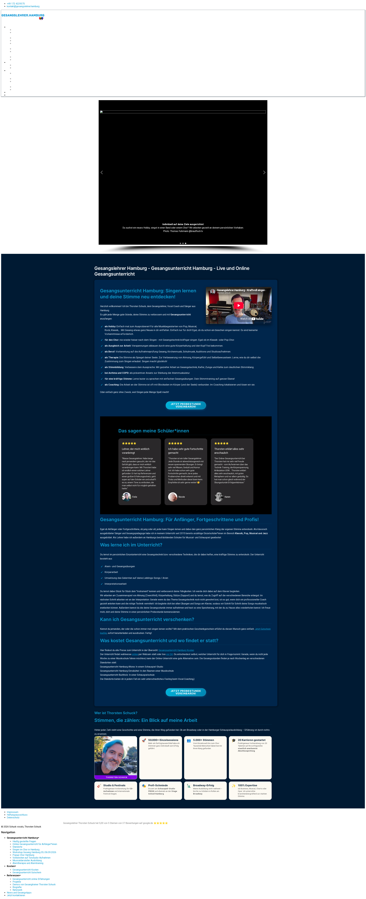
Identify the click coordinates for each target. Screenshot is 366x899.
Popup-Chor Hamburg (23, 49)
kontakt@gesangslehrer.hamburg (23, 6)
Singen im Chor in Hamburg (25, 41)
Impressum (12, 812)
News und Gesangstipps (18, 92)
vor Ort (169, 654)
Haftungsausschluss (17, 814)
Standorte (17, 38)
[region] (183, 176)
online (135, 654)
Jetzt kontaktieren (15, 95)
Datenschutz (13, 817)
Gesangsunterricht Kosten (24, 65)
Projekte (16, 79)
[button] (101, 172)
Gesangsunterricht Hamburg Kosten (176, 650)
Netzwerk (17, 90)
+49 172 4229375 (16, 3)
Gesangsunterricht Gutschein (26, 68)
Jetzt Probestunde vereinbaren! (186, 405)
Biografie (17, 87)
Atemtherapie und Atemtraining (27, 60)
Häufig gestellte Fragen (23, 30)
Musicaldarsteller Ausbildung (25, 57)
